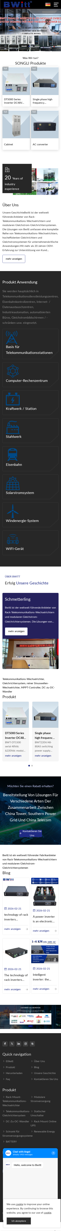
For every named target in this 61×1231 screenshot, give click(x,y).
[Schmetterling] (30, 654)
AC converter (40, 144)
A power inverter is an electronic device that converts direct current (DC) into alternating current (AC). (44, 919)
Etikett (9, 1061)
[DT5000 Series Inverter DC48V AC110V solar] (16, 715)
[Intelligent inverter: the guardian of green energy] (44, 951)
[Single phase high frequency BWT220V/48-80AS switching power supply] (45, 715)
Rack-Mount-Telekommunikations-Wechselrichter (14, 1101)
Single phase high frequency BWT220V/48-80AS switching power (44, 101)
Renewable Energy (44, 1131)
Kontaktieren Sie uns (32, 833)
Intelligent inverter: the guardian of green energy (44, 977)
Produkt (10, 1067)
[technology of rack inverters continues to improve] (16, 891)
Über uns (39, 1061)
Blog (36, 1067)
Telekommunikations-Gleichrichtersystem (16, 1113)
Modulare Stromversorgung (40, 1099)
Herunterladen (14, 1073)
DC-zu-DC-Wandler (17, 1121)
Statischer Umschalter (38, 1113)
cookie (19, 1204)
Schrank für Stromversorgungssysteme (17, 1133)
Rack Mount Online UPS (43, 1123)
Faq (8, 1079)
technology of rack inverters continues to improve (16, 917)
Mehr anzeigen (14, 259)
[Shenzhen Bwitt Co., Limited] (17, 4)
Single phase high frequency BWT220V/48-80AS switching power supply (44, 736)
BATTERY (11, 1141)
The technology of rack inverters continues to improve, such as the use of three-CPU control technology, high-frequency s (16, 978)
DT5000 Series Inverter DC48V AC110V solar (13, 101)
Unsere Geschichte (45, 1073)
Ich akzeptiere (19, 1221)
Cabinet (8, 144)
